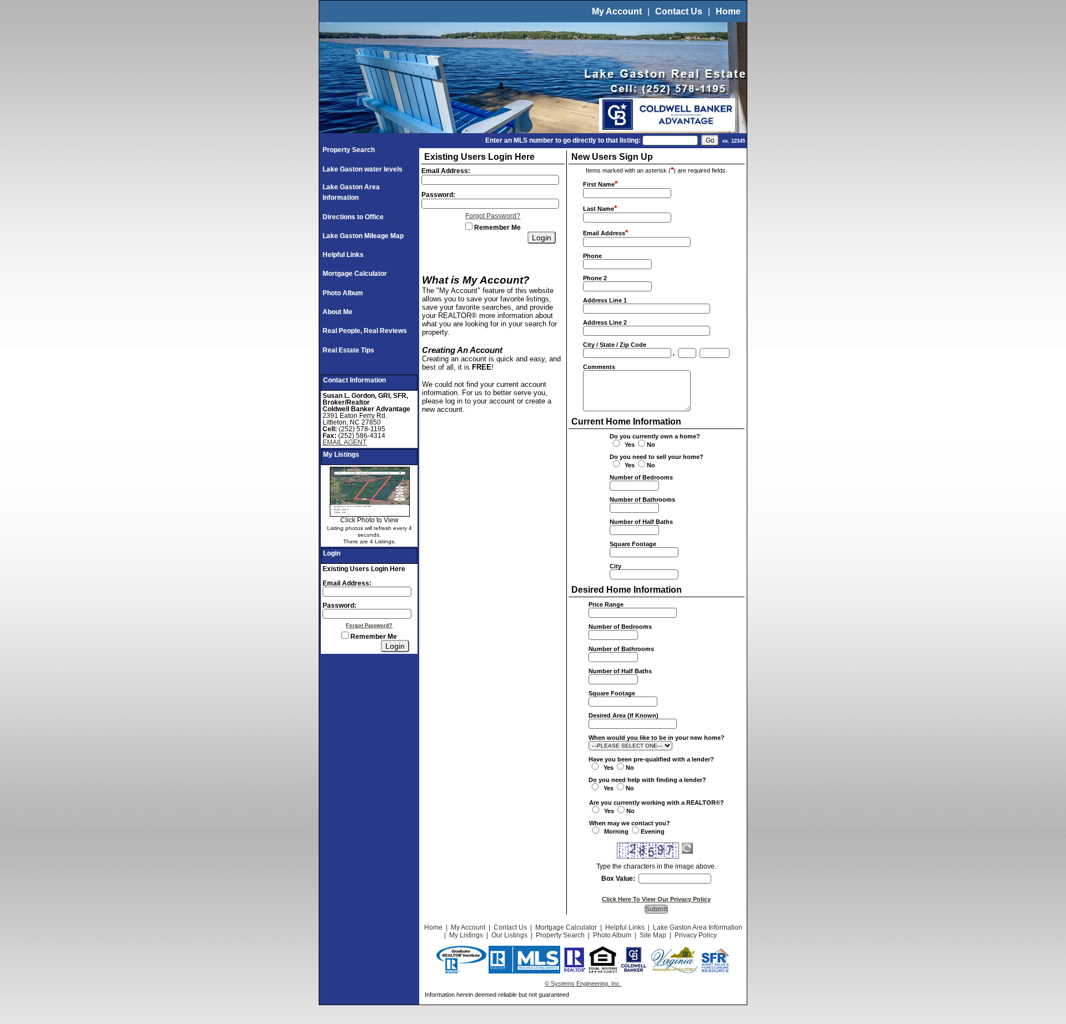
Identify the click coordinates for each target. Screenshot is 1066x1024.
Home (728, 11)
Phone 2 (595, 278)
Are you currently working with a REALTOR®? (656, 802)
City (615, 566)
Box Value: (618, 878)
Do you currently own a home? (655, 436)
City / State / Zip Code (614, 344)
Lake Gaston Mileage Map (363, 236)
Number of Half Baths (641, 521)
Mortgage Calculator (355, 274)
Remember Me (373, 636)
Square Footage (633, 544)
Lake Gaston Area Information (697, 927)
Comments (599, 367)
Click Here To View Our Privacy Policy (656, 899)
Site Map (653, 935)
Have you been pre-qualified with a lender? (651, 759)
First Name (599, 184)
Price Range (606, 604)
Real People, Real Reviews (365, 331)
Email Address (604, 233)
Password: (339, 605)
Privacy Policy (696, 935)
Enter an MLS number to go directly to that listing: (563, 140)
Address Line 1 (605, 300)
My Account (617, 11)
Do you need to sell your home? (656, 456)
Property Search (349, 150)
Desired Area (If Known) (623, 715)
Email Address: (347, 583)
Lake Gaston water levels (363, 169)
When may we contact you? (629, 823)
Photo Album (343, 293)
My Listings (466, 935)
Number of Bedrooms (641, 477)
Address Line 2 (605, 322)
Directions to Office (353, 217)
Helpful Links (343, 255)
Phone (592, 256)
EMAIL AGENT (344, 442)
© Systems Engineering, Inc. (583, 983)
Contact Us (678, 11)
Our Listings (509, 935)
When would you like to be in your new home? (657, 737)
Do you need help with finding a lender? (647, 779)
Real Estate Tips (348, 350)
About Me (338, 312)
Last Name (598, 208)
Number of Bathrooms (642, 499)
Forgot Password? (369, 625)
